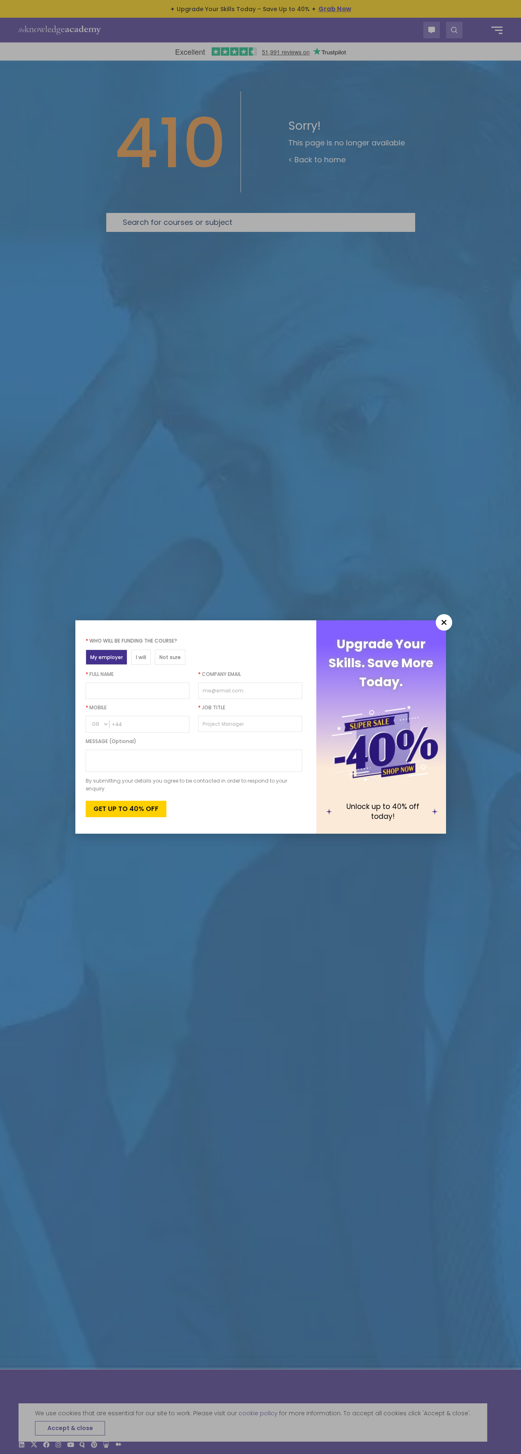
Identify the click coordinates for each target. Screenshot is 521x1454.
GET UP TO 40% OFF (126, 808)
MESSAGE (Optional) (111, 741)
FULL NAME (100, 674)
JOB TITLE (211, 707)
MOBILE (96, 707)
